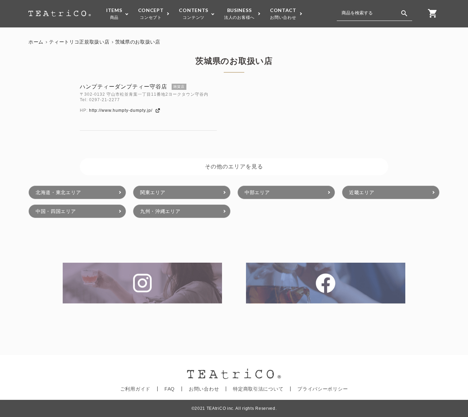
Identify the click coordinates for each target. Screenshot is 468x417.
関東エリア (152, 192)
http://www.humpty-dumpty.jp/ (122, 110)
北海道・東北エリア (58, 192)
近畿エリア (361, 192)
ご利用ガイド (135, 389)
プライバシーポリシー (322, 389)
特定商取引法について (258, 389)
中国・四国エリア (56, 211)
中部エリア (257, 192)
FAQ (169, 389)
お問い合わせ (204, 389)
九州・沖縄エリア (160, 211)
